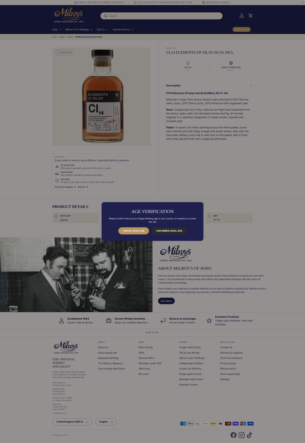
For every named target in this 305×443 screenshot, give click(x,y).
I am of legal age (134, 230)
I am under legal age (169, 230)
